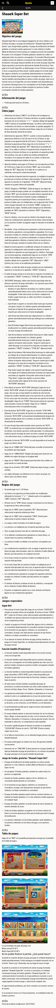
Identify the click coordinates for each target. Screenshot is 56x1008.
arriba (5, 94)
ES (52, 3)
